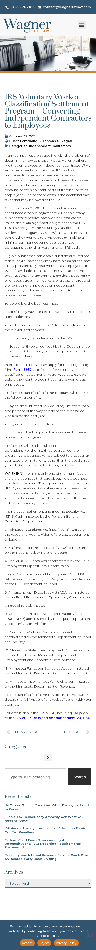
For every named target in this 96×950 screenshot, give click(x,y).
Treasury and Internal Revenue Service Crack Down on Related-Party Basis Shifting (47, 857)
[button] (82, 25)
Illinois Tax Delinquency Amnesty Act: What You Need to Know (44, 818)
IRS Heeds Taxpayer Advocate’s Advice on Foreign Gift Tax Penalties (47, 830)
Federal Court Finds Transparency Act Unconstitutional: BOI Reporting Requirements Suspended (43, 843)
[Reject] (89, 935)
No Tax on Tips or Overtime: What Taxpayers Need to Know (47, 807)
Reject (44, 943)
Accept (27, 943)
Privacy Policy (66, 943)
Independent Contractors (50, 146)
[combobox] (35, 776)
